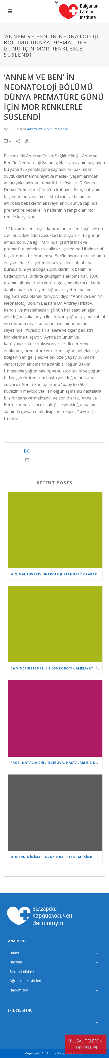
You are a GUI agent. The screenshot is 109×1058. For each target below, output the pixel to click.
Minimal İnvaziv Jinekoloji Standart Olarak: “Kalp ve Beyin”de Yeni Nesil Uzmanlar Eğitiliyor (56, 574)
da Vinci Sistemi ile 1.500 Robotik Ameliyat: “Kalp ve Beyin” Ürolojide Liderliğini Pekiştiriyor (56, 668)
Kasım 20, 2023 (39, 128)
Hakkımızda (18, 990)
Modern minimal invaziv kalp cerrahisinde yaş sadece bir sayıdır (56, 857)
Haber (63, 128)
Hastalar (16, 962)
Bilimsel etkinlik (21, 971)
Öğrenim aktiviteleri (25, 980)
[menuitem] (10, 1021)
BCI (10, 128)
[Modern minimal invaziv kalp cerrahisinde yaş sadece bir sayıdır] (55, 813)
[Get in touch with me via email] (27, 460)
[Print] (29, 141)
